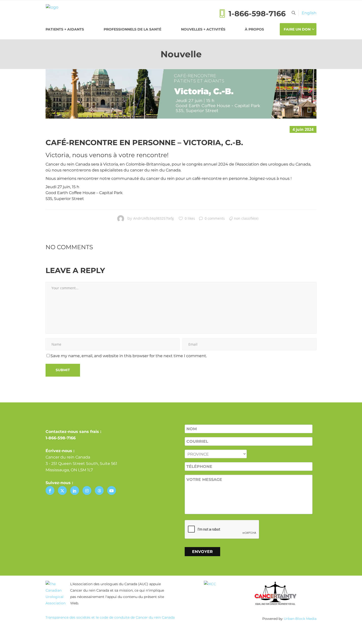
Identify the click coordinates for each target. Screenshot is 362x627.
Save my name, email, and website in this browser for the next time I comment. (128, 355)
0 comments (215, 218)
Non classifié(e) (246, 218)
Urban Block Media (300, 618)
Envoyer (202, 551)
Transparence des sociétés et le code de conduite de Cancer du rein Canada (110, 617)
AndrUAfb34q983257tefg (153, 218)
